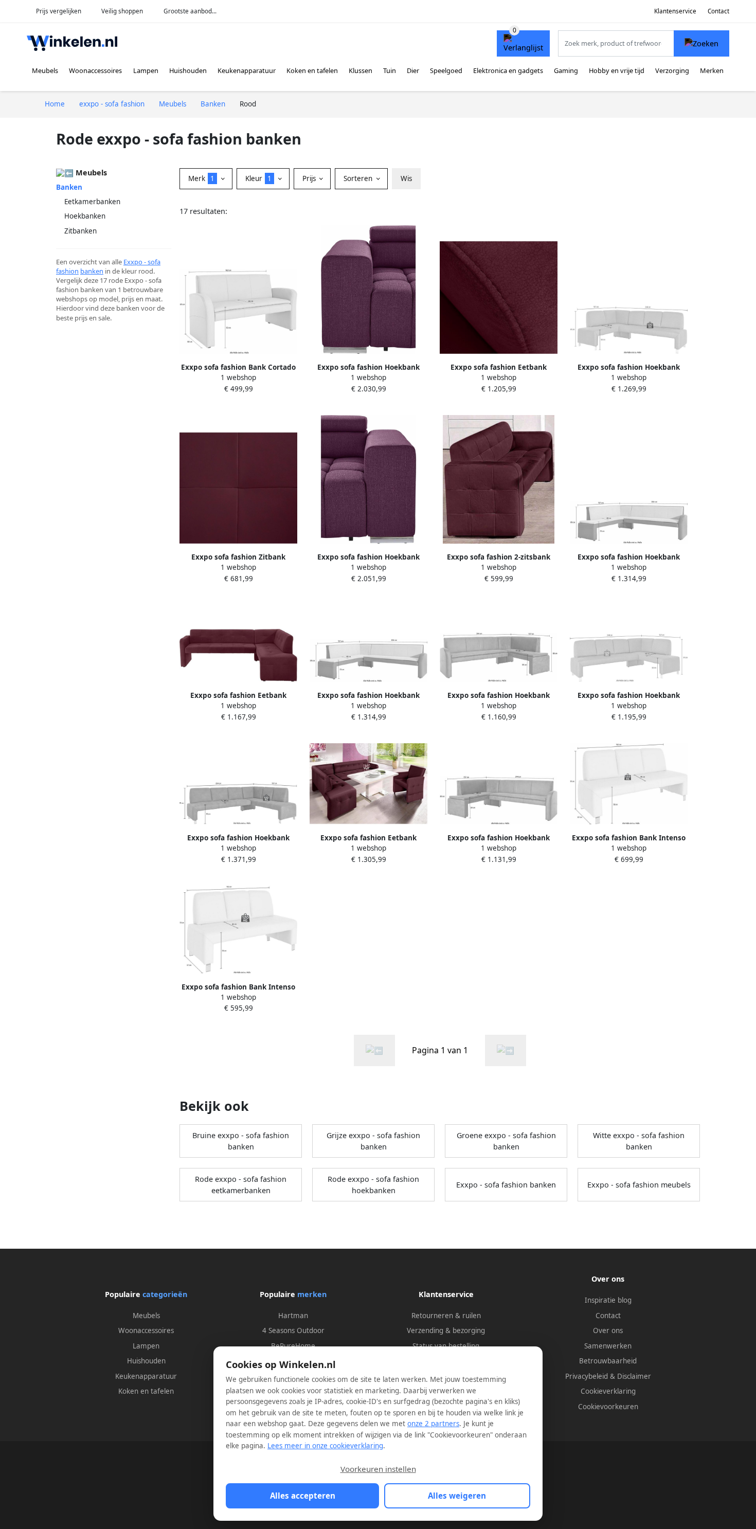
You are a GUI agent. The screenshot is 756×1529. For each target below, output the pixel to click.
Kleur (258, 178)
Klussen (360, 70)
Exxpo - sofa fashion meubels (639, 1185)
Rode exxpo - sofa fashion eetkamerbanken (240, 1184)
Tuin (389, 70)
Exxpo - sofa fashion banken (506, 1185)
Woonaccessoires (95, 70)
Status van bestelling (445, 1346)
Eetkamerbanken (92, 201)
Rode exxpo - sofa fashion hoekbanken (373, 1184)
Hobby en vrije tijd (616, 70)
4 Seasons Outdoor (293, 1330)
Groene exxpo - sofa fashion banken (506, 1141)
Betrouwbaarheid (608, 1360)
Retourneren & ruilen (446, 1315)
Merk (201, 178)
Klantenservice (675, 11)
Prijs (310, 178)
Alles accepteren (302, 1495)
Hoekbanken (84, 216)
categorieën (164, 1294)
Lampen (145, 70)
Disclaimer (634, 1376)
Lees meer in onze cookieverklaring (325, 1445)
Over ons (608, 1330)
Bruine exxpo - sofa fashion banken (240, 1141)
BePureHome (293, 1346)
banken (91, 271)
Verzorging (672, 70)
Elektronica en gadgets (508, 70)
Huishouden (188, 70)
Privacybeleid (586, 1376)
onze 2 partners (433, 1423)
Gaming (566, 70)
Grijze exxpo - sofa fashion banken (373, 1141)
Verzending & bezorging (446, 1330)
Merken (712, 70)
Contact (718, 11)
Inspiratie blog (608, 1300)
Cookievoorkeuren (608, 1406)
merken (312, 1294)
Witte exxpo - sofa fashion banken (639, 1141)
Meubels (45, 70)
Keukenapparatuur (247, 70)
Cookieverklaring (608, 1391)
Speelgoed (446, 70)
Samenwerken (608, 1346)
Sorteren (359, 178)
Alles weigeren (457, 1495)
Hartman (293, 1315)
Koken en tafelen (312, 70)
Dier (413, 70)
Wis (406, 178)
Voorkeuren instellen (378, 1469)
